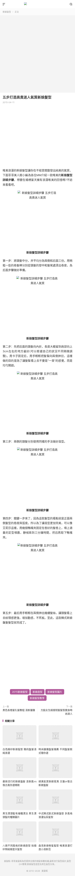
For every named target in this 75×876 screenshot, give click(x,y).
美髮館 (37, 4)
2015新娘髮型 (20, 691)
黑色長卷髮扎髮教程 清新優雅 (19, 710)
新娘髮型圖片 (54, 691)
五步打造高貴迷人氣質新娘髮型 (27, 97)
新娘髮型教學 (37, 698)
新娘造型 (37, 691)
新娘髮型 (7, 12)
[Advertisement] (37, 52)
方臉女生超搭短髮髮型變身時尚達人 (56, 712)
